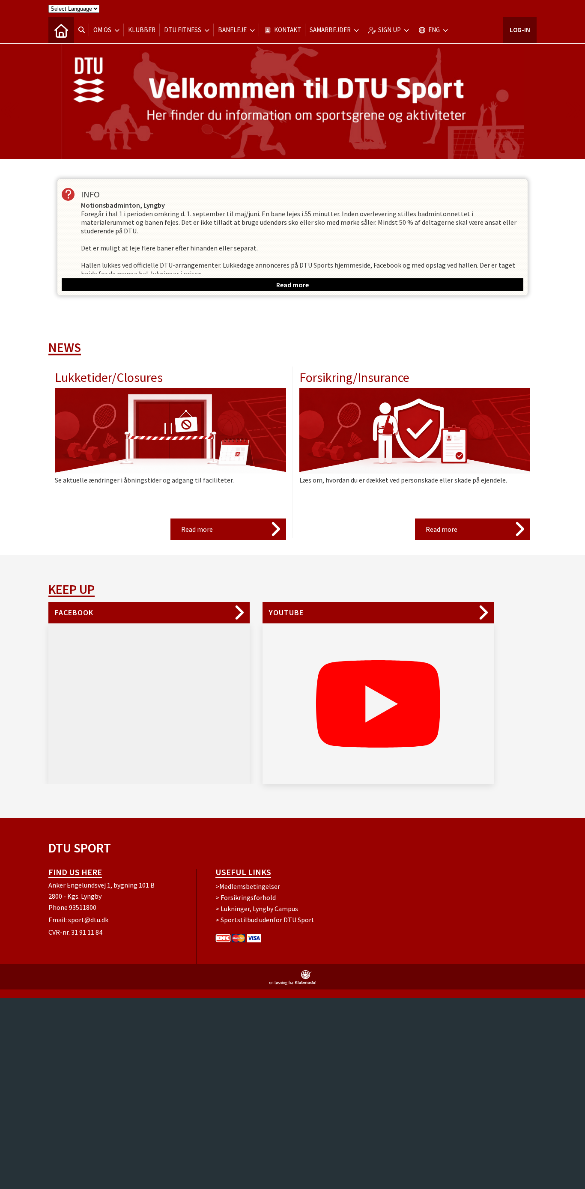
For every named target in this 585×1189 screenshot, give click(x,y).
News (64, 347)
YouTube (286, 612)
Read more (197, 529)
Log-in (520, 30)
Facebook (74, 612)
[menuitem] (61, 30)
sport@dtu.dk (88, 919)
